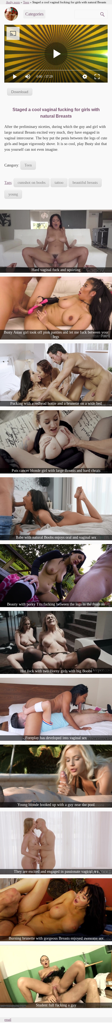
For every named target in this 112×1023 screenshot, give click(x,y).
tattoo (59, 183)
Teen (28, 165)
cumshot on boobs (31, 183)
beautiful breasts (85, 183)
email (7, 1020)
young (13, 194)
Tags (7, 183)
